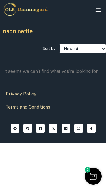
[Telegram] (15, 128)
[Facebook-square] (40, 128)
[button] (98, 10)
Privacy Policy (21, 94)
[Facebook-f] (91, 128)
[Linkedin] (66, 128)
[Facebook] (27, 128)
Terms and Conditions (28, 107)
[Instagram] (78, 128)
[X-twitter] (53, 128)
